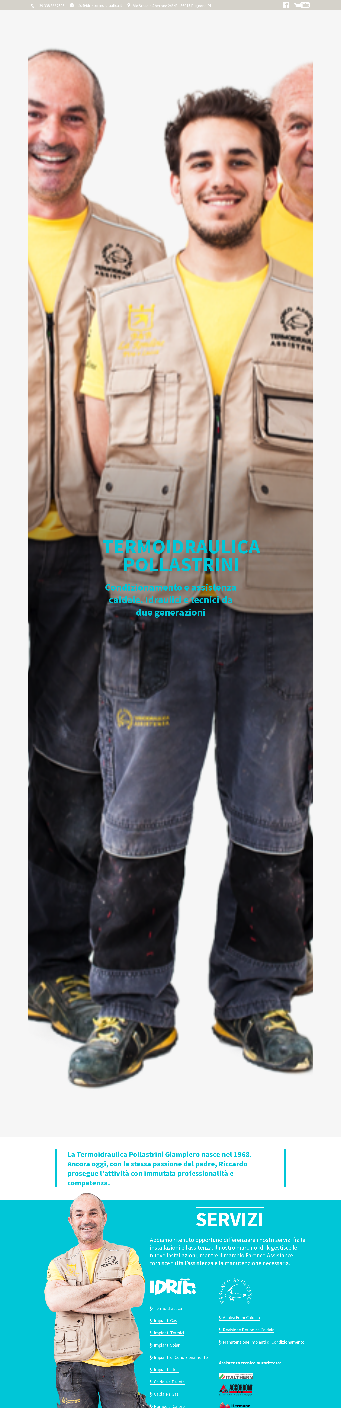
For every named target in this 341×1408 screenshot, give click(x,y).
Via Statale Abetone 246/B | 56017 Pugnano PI (171, 5)
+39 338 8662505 (50, 5)
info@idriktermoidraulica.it (98, 5)
